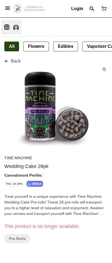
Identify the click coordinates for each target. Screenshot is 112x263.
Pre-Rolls (17, 239)
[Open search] (92, 9)
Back (16, 61)
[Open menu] (7, 8)
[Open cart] (103, 9)
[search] (104, 69)
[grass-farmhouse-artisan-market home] (29, 8)
